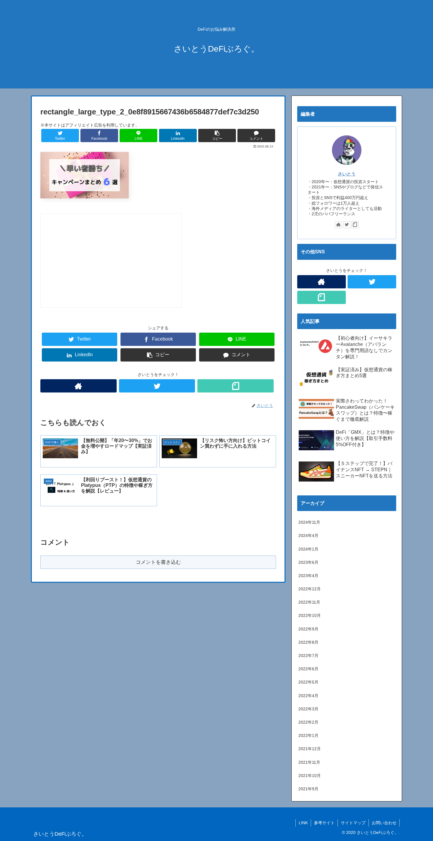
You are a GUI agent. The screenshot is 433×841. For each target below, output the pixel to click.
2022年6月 (308, 668)
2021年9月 (308, 788)
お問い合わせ (384, 822)
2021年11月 (309, 762)
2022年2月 (308, 722)
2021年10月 (309, 775)
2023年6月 (308, 562)
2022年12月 (309, 589)
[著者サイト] (78, 385)
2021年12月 (309, 748)
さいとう (347, 173)
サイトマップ (353, 822)
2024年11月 (309, 522)
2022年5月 (308, 682)
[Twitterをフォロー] (157, 385)
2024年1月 (308, 549)
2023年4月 (308, 575)
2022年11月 (309, 602)
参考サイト (324, 822)
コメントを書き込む (158, 562)
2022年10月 (309, 615)
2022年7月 (308, 655)
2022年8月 (308, 642)
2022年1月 (308, 735)
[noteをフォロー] (235, 385)
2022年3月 (308, 709)
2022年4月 (308, 695)
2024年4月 (308, 535)
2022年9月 (308, 629)
